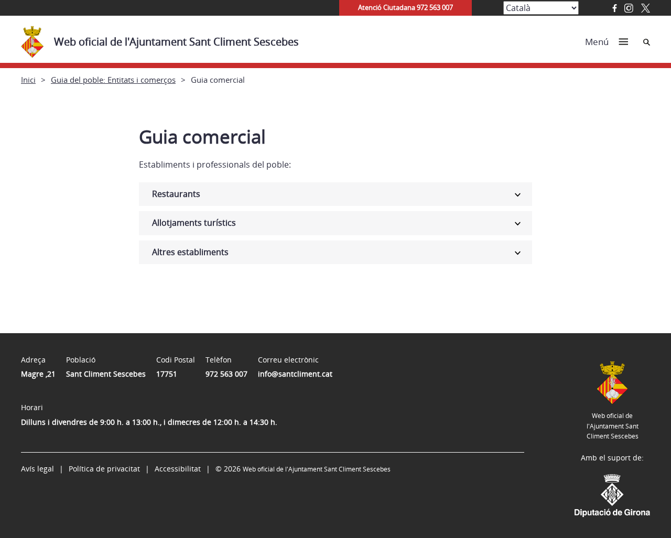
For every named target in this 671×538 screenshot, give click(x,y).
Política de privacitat (104, 469)
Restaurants (176, 194)
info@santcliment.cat (295, 374)
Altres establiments (190, 252)
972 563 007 (226, 374)
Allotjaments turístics (194, 222)
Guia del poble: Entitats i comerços (113, 79)
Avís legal (37, 469)
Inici (28, 79)
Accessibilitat (178, 469)
